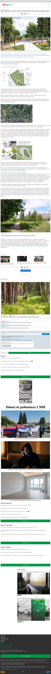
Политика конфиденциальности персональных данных (8, 669)
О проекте (3, 635)
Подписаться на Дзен (6, 345)
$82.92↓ (10, 1)
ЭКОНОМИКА (19, 621)
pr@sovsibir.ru (14, 664)
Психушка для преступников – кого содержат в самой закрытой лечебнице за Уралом (16, 340)
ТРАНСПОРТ (19, 595)
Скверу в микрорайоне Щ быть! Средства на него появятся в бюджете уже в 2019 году (18, 235)
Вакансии (3, 640)
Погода (2, 641)
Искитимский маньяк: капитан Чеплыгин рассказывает (11, 339)
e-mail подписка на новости (7, 644)
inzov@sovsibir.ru (22, 663)
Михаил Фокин (9, 16)
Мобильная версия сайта (6, 647)
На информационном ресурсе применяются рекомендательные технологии (12, 666)
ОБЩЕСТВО (8, 315)
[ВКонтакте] (22, 13)
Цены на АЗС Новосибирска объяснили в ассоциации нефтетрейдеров (31, 598)
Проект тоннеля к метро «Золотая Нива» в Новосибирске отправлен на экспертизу (33, 571)
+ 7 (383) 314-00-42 (8, 663)
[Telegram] (27, 13)
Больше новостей (25, 376)
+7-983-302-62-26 (22, 664)
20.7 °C (7, 1)
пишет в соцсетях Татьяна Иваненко (17, 170)
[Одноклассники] (24, 13)
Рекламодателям (4, 638)
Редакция (3, 637)
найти (29, 352)
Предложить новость (25, 270)
